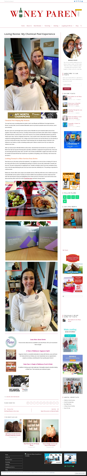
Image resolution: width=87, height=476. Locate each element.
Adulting (7, 464)
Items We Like (67, 408)
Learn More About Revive (38, 339)
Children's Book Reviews (69, 400)
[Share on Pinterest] (37, 403)
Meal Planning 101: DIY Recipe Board (31, 444)
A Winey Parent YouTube (69, 406)
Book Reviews (8, 459)
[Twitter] (75, 1)
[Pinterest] (78, 1)
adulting (8, 396)
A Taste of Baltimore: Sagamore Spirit (38, 351)
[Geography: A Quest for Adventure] (65, 124)
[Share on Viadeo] (57, 403)
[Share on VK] (47, 403)
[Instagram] (80, 1)
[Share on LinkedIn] (41, 403)
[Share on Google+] (34, 403)
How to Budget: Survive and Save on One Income (50, 444)
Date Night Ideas (67, 404)
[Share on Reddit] (50, 403)
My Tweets (65, 250)
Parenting (7, 462)
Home (6, 454)
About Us (7, 457)
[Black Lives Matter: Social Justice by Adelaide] (65, 118)
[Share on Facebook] (31, 403)
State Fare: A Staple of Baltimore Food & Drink (37, 364)
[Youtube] (82, 1)
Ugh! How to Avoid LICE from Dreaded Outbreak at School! (12, 434)
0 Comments (78, 99)
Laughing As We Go (10, 467)
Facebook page (28, 178)
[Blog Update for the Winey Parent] (65, 98)
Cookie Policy (52, 472)
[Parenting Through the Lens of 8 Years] (65, 111)
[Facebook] (76, 1)
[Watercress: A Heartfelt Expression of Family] (65, 104)
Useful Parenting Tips (69, 402)
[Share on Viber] (44, 403)
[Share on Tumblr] (54, 403)
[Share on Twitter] (28, 403)
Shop (6, 469)
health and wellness (15, 396)
